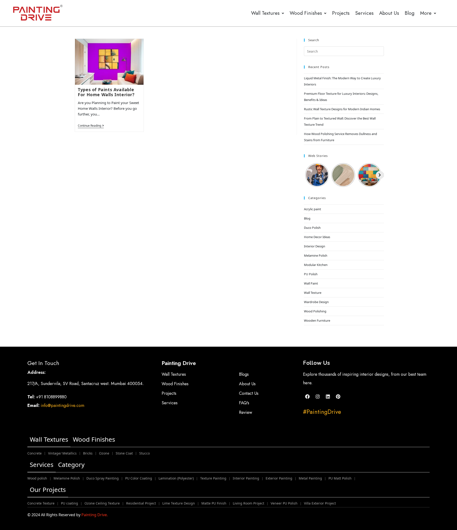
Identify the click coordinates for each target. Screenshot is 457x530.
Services (364, 13)
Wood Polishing (315, 311)
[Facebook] (307, 396)
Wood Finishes (306, 13)
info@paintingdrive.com (62, 405)
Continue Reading (91, 126)
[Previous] (308, 175)
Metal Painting (310, 478)
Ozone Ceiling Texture (102, 503)
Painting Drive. (94, 514)
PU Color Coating (138, 478)
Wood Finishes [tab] (94, 439)
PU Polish (311, 274)
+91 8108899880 (52, 397)
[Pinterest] (338, 396)
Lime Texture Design (178, 503)
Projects (340, 13)
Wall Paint (311, 283)
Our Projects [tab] (48, 489)
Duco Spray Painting (102, 478)
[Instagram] (317, 396)
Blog (409, 13)
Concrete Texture (41, 503)
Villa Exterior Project (320, 503)
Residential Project (141, 503)
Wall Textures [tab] (49, 439)
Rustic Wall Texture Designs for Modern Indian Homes (342, 109)
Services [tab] (41, 464)
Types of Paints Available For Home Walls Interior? (106, 92)
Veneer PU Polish (284, 503)
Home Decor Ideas (317, 237)
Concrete (34, 453)
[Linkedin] (328, 396)
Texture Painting (213, 478)
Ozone (104, 453)
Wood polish (37, 478)
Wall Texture (312, 292)
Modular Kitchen (316, 265)
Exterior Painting (279, 478)
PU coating (69, 503)
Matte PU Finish (213, 503)
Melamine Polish (315, 255)
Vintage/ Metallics (62, 453)
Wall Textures (265, 13)
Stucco (144, 453)
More (426, 13)
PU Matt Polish (340, 478)
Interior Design (314, 246)
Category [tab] (71, 464)
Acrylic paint (312, 209)
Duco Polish (312, 227)
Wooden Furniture (317, 320)
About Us (389, 13)
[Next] (380, 175)
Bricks (88, 453)
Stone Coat (124, 453)
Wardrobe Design (316, 302)
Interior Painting (246, 478)
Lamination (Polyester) (176, 478)
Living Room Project (248, 503)
